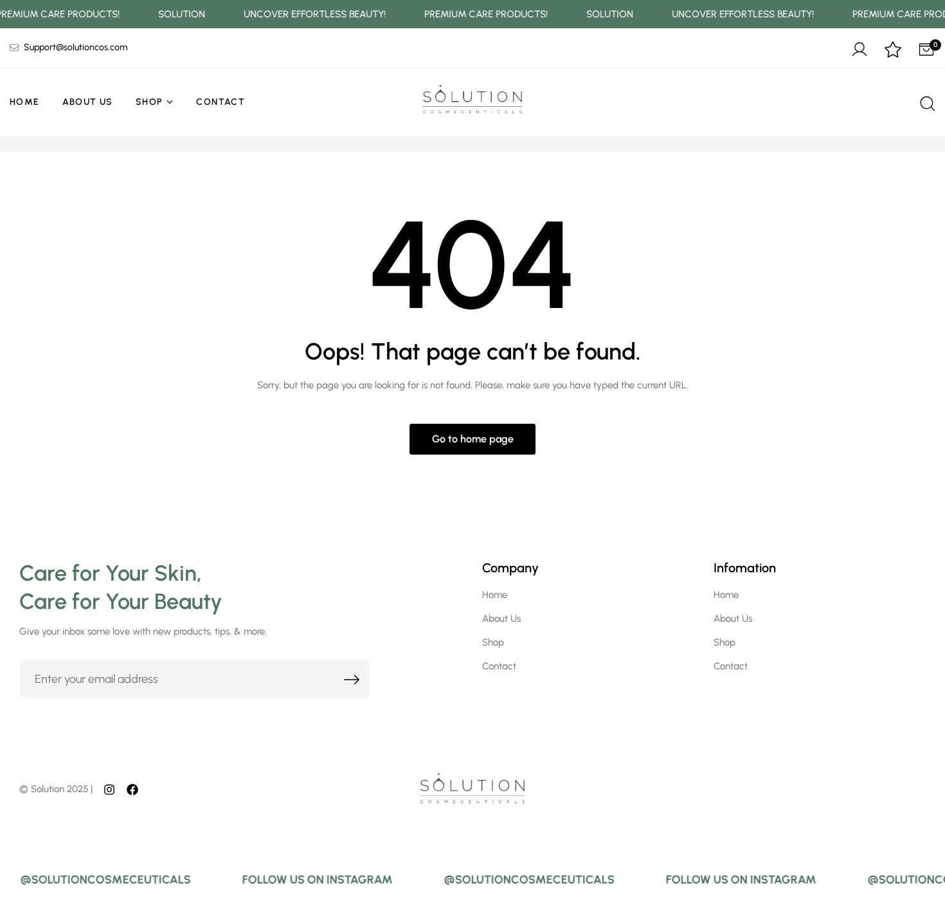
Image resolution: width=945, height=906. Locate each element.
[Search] (926, 101)
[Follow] (109, 789)
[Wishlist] (893, 51)
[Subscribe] (352, 679)
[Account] (860, 48)
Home (25, 101)
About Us (87, 101)
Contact (220, 101)
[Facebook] (132, 789)
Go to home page (473, 439)
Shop (149, 101)
